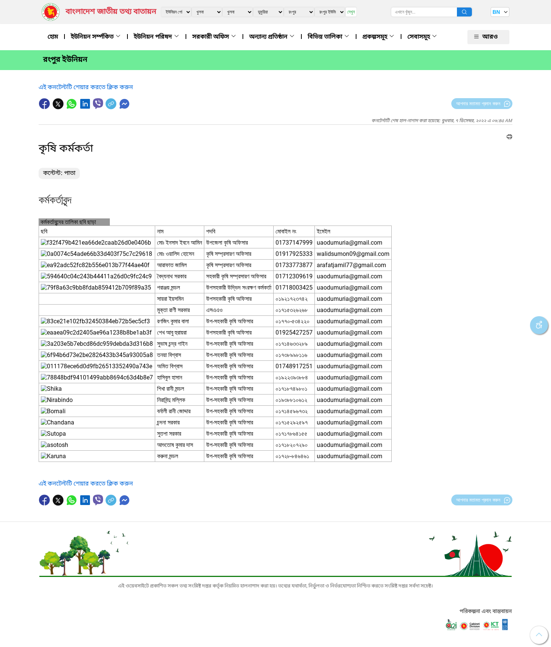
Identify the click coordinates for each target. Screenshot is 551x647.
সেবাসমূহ (419, 37)
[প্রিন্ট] (509, 138)
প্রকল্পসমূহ (375, 37)
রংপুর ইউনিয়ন (65, 60)
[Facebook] (45, 107)
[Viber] (98, 103)
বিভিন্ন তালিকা (326, 37)
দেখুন (351, 12)
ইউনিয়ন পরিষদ (154, 37)
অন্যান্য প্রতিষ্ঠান (269, 37)
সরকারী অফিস (211, 37)
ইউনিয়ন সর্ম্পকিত (93, 37)
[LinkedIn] (86, 107)
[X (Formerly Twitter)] (59, 107)
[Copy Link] (111, 107)
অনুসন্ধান (464, 11)
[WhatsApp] (72, 107)
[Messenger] (124, 107)
